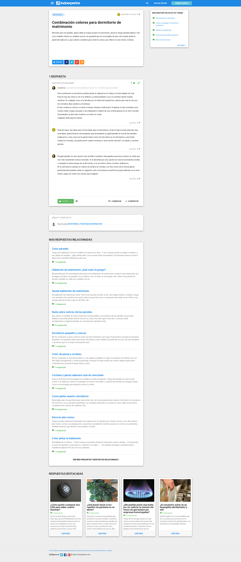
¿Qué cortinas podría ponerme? (167, 35)
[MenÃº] (52, 3)
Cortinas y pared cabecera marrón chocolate (77, 375)
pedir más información (91, 224)
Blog (72, 550)
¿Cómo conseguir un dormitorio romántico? (167, 24)
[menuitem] (66, 62)
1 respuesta (60, 262)
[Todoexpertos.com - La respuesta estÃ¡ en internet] (68, 3)
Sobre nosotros (59, 550)
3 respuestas (60, 283)
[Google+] (68, 554)
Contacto (78, 550)
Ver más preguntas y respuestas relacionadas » (96, 460)
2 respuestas (60, 325)
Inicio (51, 550)
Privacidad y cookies (105, 550)
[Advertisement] (96, 49)
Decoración (57, 15)
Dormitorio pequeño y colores (69, 333)
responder (73, 224)
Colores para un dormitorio (165, 18)
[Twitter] (61, 554)
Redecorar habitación (163, 30)
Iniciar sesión (160, 3)
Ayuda (68, 550)
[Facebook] (65, 554)
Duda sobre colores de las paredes (72, 312)
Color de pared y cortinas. (67, 354)
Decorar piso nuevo (63, 417)
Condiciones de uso (90, 550)
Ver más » (181, 45)
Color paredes (60, 248)
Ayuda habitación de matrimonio (70, 290)
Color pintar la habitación (66, 438)
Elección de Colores (163, 40)
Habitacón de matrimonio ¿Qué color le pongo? (79, 269)
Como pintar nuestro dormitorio (70, 396)
